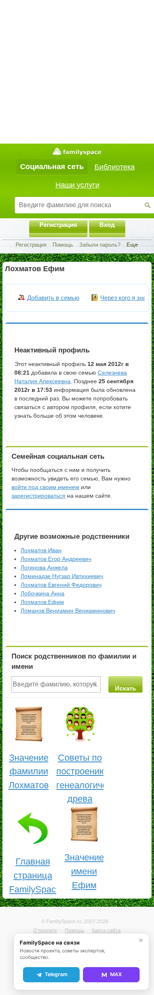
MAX (116, 974)
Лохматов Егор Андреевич (56, 559)
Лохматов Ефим (42, 602)
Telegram (56, 974)
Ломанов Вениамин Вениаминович (68, 610)
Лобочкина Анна (42, 593)
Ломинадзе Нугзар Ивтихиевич (62, 576)
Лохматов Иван (41, 550)
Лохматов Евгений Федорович (61, 584)
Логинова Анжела (44, 567)
